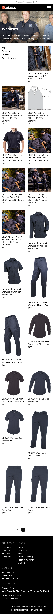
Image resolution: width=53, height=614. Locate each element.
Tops (4, 48)
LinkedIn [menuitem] (6, 551)
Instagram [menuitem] (6, 557)
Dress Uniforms (9, 58)
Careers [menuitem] (21, 563)
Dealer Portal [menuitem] (8, 575)
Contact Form (8, 588)
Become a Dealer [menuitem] (10, 579)
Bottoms (6, 51)
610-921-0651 (15, 595)
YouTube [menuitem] (6, 554)
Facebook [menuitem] (6, 548)
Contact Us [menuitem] (23, 551)
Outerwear (6, 55)
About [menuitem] (20, 548)
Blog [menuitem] (20, 554)
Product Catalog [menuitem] (25, 557)
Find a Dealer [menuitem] (8, 572)
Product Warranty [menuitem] (26, 560)
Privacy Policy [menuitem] (36, 610)
